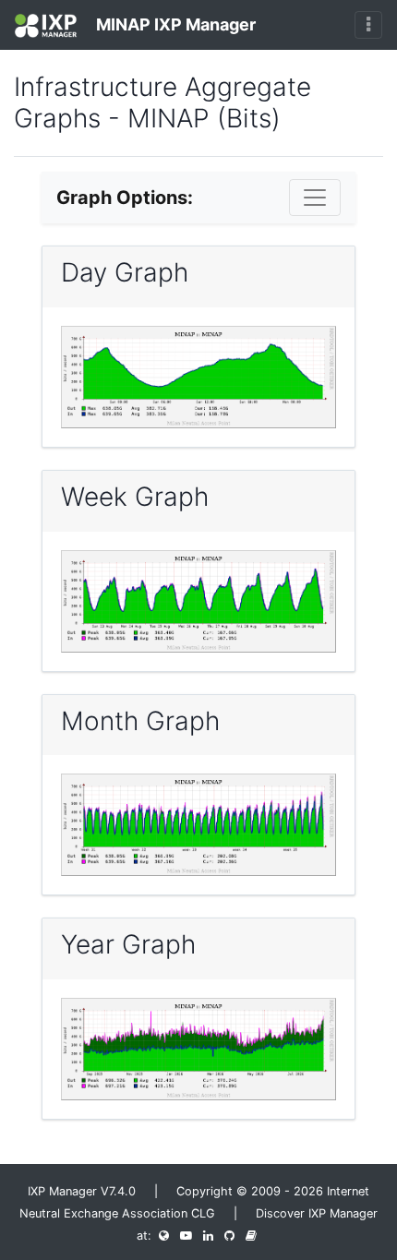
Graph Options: (124, 197)
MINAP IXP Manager (174, 24)
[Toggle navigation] (368, 25)
